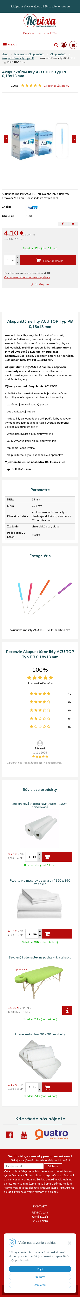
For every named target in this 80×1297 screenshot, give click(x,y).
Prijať (40, 1269)
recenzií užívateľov (56, 86)
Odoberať (53, 1166)
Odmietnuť (40, 1284)
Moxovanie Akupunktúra (29, 54)
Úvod (5, 54)
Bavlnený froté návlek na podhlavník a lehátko (40, 957)
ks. (35, 857)
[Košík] (73, 45)
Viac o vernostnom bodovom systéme (27, 277)
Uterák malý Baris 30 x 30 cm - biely (40, 1034)
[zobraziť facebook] (10, 1135)
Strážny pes (41, 284)
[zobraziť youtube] (24, 1135)
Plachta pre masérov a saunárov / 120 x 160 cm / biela (40, 882)
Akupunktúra (58, 54)
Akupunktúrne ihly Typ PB (18, 58)
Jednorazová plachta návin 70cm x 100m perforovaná (39, 805)
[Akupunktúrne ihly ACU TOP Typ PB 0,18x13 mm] (40, 141)
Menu (12, 45)
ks (13, 260)
